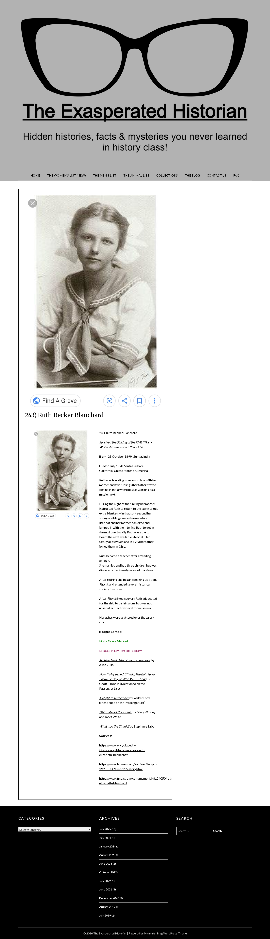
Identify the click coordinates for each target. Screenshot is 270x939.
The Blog (192, 175)
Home (35, 175)
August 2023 (107, 855)
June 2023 (105, 863)
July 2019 (105, 915)
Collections (167, 175)
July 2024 (105, 837)
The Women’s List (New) (66, 175)
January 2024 (107, 846)
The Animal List (136, 175)
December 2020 (109, 898)
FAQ (236, 175)
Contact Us (216, 175)
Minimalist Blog (153, 933)
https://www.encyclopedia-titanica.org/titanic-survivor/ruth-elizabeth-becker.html (122, 750)
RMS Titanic (144, 442)
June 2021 (105, 889)
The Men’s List (104, 175)
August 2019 (107, 906)
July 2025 (105, 829)
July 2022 (105, 881)
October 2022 (108, 872)
